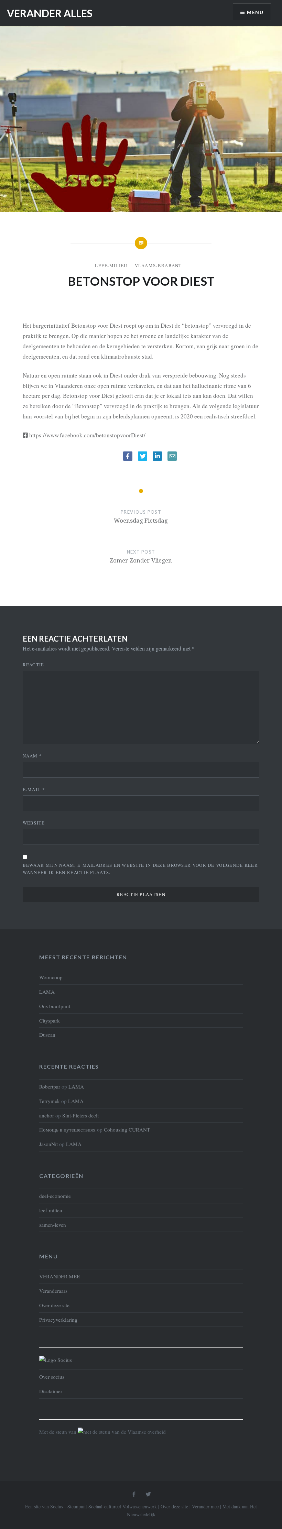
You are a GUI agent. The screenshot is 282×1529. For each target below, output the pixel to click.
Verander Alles (50, 13)
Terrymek (49, 1100)
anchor (46, 1115)
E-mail (34, 789)
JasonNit (48, 1143)
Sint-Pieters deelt (80, 1115)
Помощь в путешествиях (67, 1129)
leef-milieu (111, 265)
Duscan (47, 1034)
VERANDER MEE (59, 1276)
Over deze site (54, 1305)
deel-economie (55, 1195)
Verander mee (205, 1506)
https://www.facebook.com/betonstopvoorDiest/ (87, 435)
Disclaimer (50, 1391)
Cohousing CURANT (127, 1129)
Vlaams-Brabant (158, 265)
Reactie (33, 665)
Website (34, 823)
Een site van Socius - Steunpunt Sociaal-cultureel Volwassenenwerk (91, 1506)
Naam (32, 756)
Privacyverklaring (58, 1319)
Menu (255, 12)
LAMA (47, 991)
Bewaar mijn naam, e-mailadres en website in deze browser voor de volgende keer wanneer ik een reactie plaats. (140, 868)
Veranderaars (53, 1290)
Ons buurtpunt (54, 1006)
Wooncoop (51, 977)
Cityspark (49, 1020)
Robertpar (49, 1086)
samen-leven (52, 1224)
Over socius (51, 1376)
